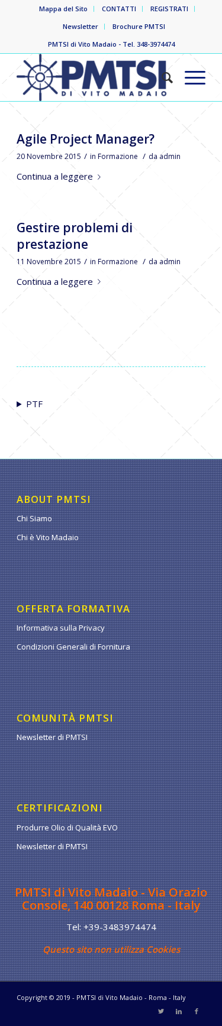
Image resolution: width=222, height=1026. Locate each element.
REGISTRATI (169, 8)
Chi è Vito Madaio (48, 537)
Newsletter (80, 26)
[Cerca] (161, 77)
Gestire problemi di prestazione (75, 235)
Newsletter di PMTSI (52, 737)
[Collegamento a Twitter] (161, 1011)
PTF (34, 404)
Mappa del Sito (63, 8)
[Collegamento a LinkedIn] (179, 1011)
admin (170, 156)
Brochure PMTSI (138, 26)
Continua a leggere (55, 176)
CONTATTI (119, 8)
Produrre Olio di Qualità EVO (67, 827)
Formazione (118, 156)
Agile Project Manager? (86, 139)
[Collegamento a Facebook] (196, 1011)
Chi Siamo (34, 518)
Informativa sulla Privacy (61, 627)
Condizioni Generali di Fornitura (73, 646)
